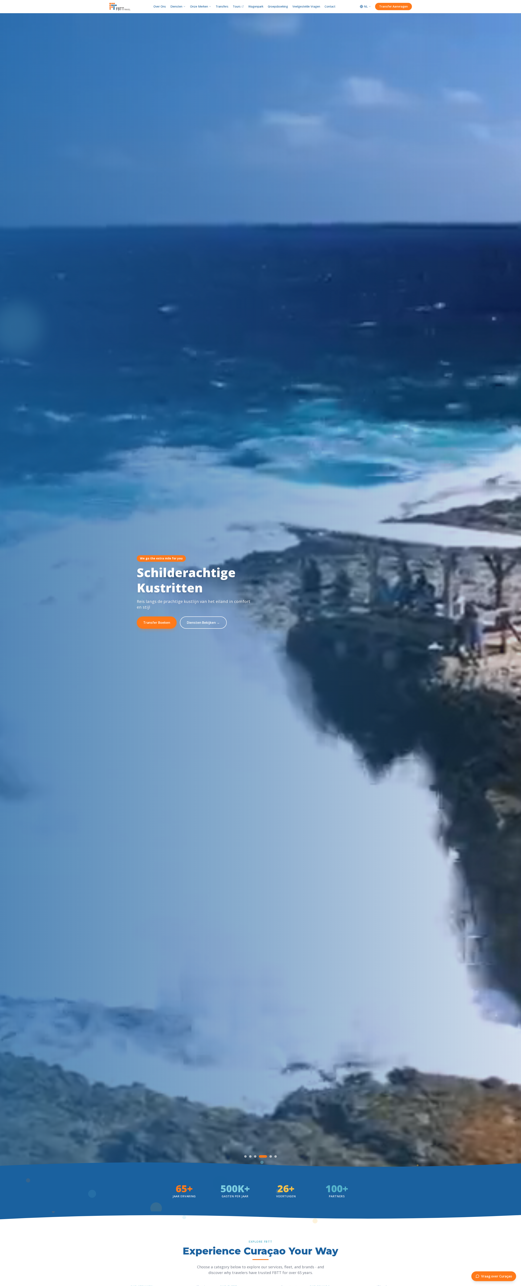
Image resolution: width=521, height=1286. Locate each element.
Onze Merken (199, 6)
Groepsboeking (278, 6)
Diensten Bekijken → (203, 622)
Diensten (176, 6)
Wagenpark (255, 6)
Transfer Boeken (156, 622)
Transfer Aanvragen (393, 6)
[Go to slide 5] (270, 1156)
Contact (330, 6)
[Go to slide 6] (275, 1156)
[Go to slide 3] (261, 1156)
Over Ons (159, 6)
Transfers (222, 6)
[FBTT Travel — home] (120, 6)
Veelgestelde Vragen (306, 6)
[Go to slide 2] (253, 1156)
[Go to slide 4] (266, 1156)
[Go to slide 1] (245, 1156)
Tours (237, 6)
